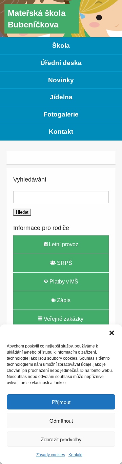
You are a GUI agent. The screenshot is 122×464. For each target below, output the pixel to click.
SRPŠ (64, 263)
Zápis (63, 300)
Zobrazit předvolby (61, 439)
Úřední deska (61, 62)
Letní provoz (62, 244)
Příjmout (61, 401)
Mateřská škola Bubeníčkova (36, 18)
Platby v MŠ (63, 281)
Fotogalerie (61, 114)
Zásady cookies (50, 454)
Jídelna (61, 97)
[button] (111, 333)
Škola (61, 45)
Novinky (61, 80)
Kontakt (75, 454)
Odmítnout (61, 420)
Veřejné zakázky (62, 319)
